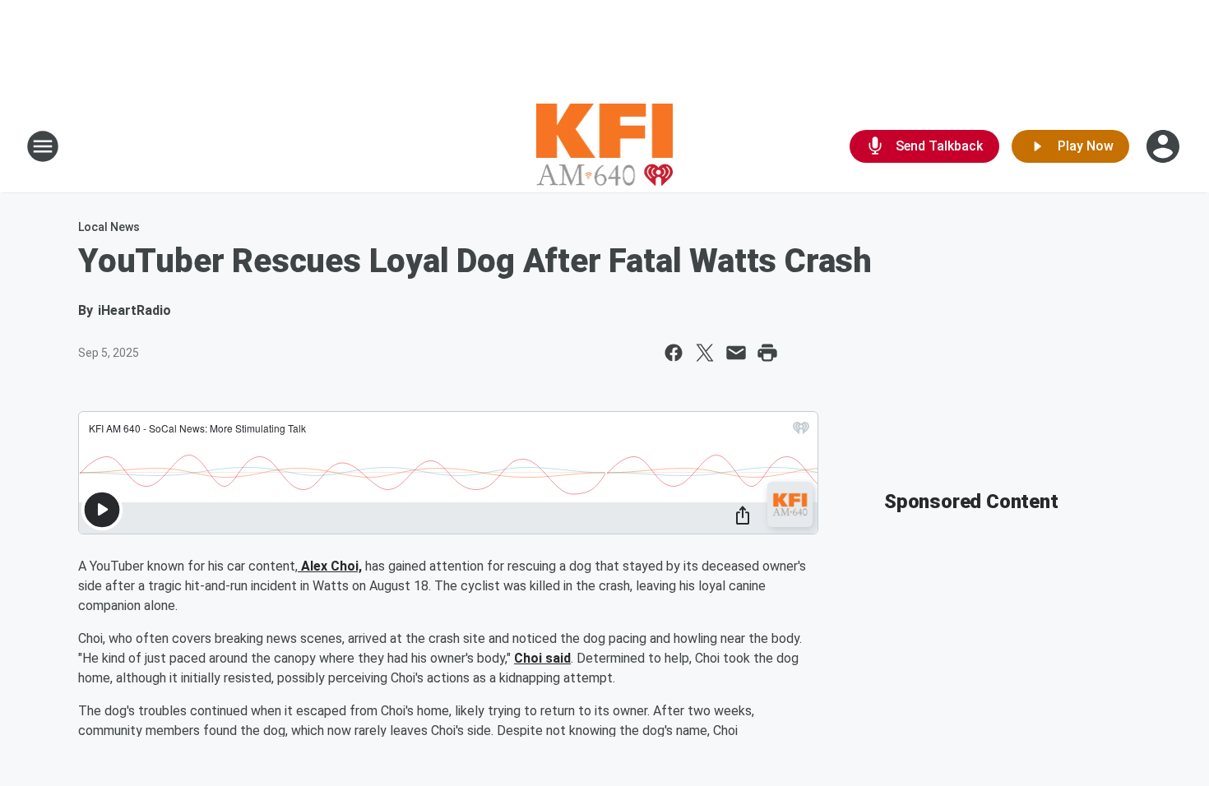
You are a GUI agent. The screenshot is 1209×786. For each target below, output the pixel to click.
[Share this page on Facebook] (673, 352)
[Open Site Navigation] (42, 146)
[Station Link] (605, 146)
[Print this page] (767, 352)
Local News (109, 226)
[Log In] (1164, 146)
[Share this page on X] (704, 352)
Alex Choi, (330, 566)
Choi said (542, 658)
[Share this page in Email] (736, 352)
